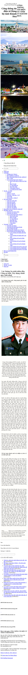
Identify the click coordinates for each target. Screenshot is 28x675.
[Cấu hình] (1, 611)
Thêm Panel (4, 259)
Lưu (2, 261)
